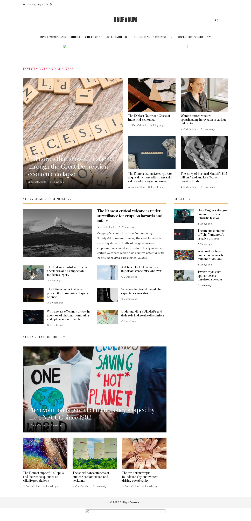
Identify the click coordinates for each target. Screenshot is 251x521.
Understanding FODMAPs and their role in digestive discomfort (142, 313)
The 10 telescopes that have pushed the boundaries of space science (68, 293)
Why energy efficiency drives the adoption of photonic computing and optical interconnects (68, 315)
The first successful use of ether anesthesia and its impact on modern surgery (68, 271)
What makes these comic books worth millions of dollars (210, 255)
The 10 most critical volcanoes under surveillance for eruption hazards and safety (129, 216)
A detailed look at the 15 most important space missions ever (141, 269)
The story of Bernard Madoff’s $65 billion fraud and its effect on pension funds (204, 177)
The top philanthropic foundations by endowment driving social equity (140, 477)
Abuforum (125, 20)
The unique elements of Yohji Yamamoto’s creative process (211, 235)
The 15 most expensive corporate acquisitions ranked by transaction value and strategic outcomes (150, 177)
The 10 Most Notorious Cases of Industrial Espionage (149, 118)
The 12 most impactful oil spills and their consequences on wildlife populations (43, 477)
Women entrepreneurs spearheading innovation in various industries (203, 120)
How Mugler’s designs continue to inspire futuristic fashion (212, 214)
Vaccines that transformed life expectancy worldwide (141, 291)
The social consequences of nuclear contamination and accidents (91, 477)
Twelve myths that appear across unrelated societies (210, 276)
